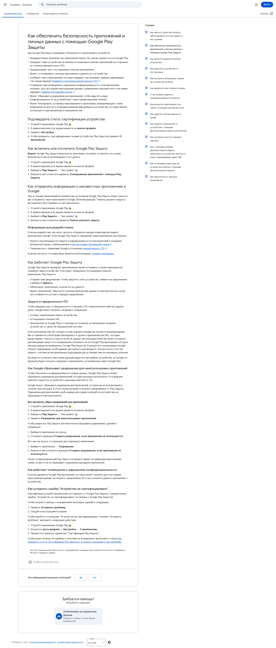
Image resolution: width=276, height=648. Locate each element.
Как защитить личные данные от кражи (165, 116)
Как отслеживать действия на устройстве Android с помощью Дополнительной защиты (165, 167)
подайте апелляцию (102, 253)
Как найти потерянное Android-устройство (165, 61)
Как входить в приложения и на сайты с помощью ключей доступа (167, 106)
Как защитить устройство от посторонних (164, 70)
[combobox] (94, 4)
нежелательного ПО (93, 248)
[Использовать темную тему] (109, 642)
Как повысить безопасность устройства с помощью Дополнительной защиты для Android (168, 127)
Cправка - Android (21, 4)
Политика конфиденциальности (42, 642)
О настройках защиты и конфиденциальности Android (164, 96)
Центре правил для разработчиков (90, 244)
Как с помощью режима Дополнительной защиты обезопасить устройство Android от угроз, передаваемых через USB (168, 152)
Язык (92, 639)
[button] (5, 4)
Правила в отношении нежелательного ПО (74, 81)
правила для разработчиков (57, 92)
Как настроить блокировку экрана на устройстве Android (167, 80)
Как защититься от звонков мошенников (163, 179)
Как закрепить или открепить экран (167, 88)
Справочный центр (13, 14)
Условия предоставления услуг (70, 642)
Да (80, 577)
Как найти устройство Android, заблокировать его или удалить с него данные (166, 36)
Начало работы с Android (55, 14)
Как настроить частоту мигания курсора (165, 139)
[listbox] (96, 642)
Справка (150, 25)
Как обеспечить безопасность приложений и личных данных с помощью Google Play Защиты (166, 49)
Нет (94, 577)
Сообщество (32, 14)
